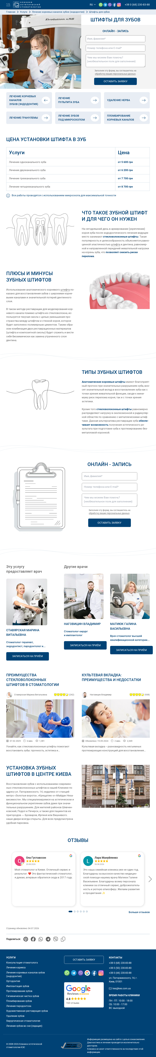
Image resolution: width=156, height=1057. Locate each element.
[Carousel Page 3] (77, 911)
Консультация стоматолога (22, 962)
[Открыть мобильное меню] (8, 4)
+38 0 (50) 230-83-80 (120, 968)
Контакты (115, 957)
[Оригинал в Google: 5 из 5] (44, 860)
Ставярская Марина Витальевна (30, 694)
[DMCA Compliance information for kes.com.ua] (71, 1046)
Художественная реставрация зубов (27, 1010)
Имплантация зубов (17, 986)
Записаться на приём (27, 656)
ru (92, 4)
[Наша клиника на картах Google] (87, 973)
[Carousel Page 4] (81, 911)
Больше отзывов (139, 912)
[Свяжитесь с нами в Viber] (110, 4)
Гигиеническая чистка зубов (22, 996)
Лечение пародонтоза (18, 1006)
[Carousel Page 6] (87, 911)
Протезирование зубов (19, 991)
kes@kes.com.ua (122, 988)
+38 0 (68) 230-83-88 (120, 962)
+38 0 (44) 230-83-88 (120, 972)
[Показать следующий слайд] (149, 879)
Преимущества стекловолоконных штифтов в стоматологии (32, 680)
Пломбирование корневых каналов (120, 117)
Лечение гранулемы (23, 117)
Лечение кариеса (16, 967)
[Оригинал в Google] (71, 855)
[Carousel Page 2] (74, 911)
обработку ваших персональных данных (115, 74)
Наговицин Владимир (82, 624)
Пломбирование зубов (19, 1001)
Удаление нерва (118, 100)
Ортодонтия (13, 981)
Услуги (23, 12)
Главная (10, 12)
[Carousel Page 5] (84, 911)
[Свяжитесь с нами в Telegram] (105, 4)
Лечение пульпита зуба (68, 100)
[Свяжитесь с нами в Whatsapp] (101, 4)
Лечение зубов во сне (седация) (24, 1025)
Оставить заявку (84, 959)
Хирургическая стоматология (23, 1020)
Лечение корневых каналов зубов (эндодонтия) (58, 12)
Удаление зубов (15, 1016)
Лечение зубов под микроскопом (71, 117)
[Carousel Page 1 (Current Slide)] (70, 911)
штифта (115, 244)
